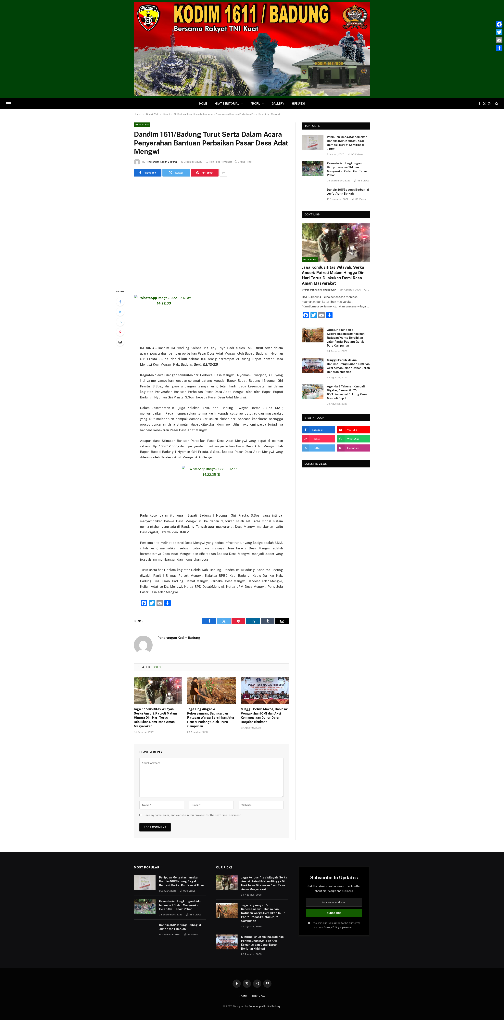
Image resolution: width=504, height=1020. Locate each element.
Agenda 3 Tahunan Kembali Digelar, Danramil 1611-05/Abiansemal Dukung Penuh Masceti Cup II (348, 392)
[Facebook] (120, 302)
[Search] (496, 103)
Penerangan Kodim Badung (161, 161)
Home (203, 103)
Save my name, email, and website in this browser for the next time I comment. (192, 815)
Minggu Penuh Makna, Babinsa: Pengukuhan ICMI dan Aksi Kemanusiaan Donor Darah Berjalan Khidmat (264, 715)
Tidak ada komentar (220, 161)
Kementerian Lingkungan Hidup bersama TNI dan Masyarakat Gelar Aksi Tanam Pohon (347, 169)
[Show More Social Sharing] (223, 173)
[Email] (120, 342)
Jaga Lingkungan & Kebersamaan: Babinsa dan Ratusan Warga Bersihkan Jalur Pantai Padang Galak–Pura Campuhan (210, 717)
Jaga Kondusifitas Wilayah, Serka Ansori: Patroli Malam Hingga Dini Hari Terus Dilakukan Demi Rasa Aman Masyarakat (155, 717)
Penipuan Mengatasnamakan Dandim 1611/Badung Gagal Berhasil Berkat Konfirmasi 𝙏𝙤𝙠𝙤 (347, 142)
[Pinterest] (120, 332)
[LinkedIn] (120, 322)
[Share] (499, 48)
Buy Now (258, 996)
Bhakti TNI (142, 124)
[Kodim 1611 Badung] (252, 49)
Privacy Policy (332, 927)
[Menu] (8, 103)
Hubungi (298, 103)
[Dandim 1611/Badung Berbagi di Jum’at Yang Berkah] (312, 194)
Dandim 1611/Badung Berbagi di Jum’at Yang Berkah (348, 191)
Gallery (277, 103)
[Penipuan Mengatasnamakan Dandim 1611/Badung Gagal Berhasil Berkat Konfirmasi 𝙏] (312, 142)
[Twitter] (120, 312)
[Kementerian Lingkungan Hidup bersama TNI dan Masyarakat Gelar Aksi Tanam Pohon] (312, 168)
